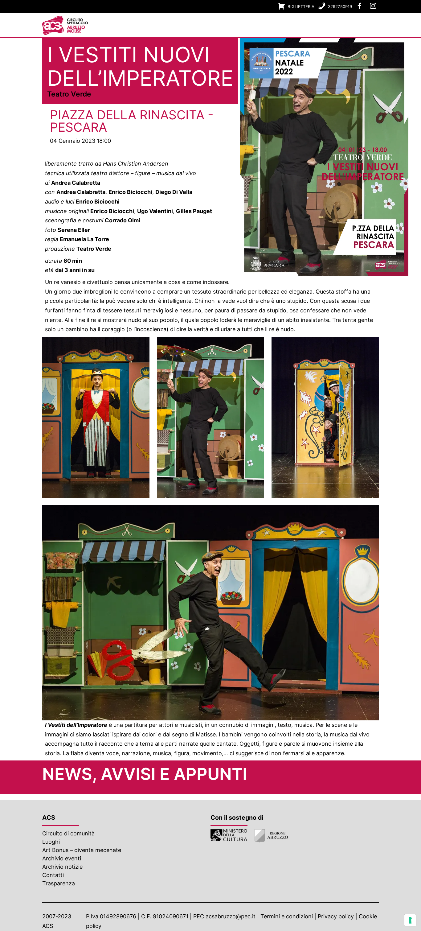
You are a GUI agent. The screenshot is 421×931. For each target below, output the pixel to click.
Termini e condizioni (286, 916)
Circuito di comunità (68, 833)
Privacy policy (336, 916)
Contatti (53, 875)
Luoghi (51, 841)
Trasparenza (58, 883)
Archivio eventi (61, 858)
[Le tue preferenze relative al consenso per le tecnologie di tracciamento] (410, 920)
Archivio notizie (62, 866)
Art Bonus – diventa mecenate (81, 850)
